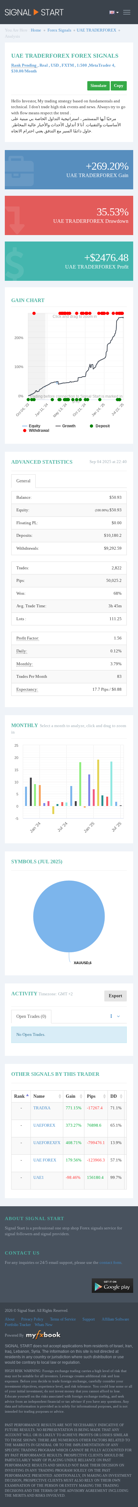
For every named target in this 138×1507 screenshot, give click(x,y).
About (9, 1319)
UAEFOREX (44, 1125)
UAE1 (38, 1177)
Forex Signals (59, 30)
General (23, 481)
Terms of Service (63, 1319)
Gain (70, 1096)
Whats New (44, 1324)
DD (113, 1096)
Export (115, 995)
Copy (119, 85)
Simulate (99, 85)
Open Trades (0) (31, 1016)
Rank (19, 1096)
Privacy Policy (32, 1319)
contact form (110, 1262)
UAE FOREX (44, 1160)
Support (88, 1319)
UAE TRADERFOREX (96, 30)
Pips (91, 1096)
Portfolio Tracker (18, 1324)
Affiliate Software (115, 1319)
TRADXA (41, 1107)
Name (39, 1096)
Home (36, 30)
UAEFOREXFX (46, 1142)
